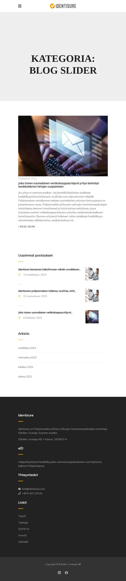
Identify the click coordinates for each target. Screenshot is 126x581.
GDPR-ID (23, 529)
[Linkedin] (59, 572)
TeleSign (23, 522)
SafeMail (23, 541)
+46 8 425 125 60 (32, 493)
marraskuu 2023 (27, 357)
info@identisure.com (33, 488)
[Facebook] (66, 572)
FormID (22, 535)
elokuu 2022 (25, 376)
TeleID (22, 516)
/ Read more (26, 226)
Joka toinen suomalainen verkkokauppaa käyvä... (45, 312)
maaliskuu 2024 (27, 347)
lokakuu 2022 (25, 367)
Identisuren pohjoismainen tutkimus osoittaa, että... (47, 290)
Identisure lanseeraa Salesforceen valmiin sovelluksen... (49, 269)
